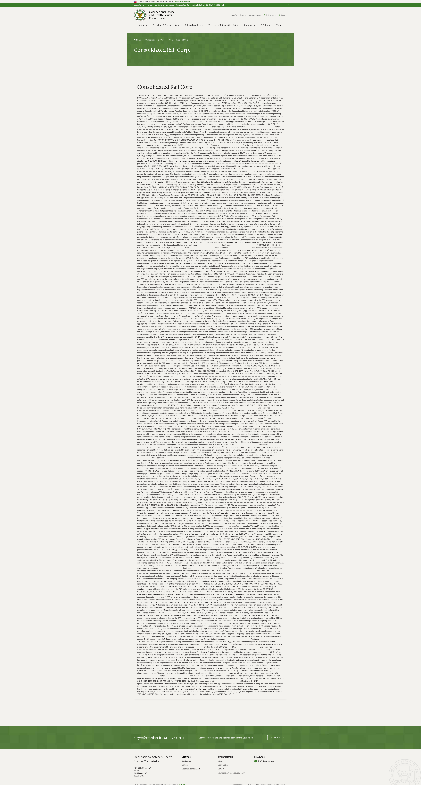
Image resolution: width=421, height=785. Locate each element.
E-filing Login (271, 15)
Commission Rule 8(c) (195, 5)
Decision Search (254, 15)
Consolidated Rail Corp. (155, 40)
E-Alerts (243, 15)
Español (234, 15)
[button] (133, 5)
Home (279, 25)
